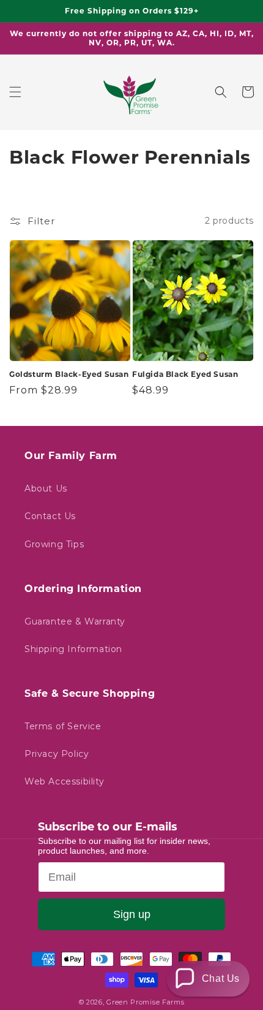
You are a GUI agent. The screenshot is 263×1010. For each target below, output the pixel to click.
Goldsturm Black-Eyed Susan (69, 374)
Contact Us (50, 516)
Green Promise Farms (145, 1002)
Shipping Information (73, 649)
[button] (15, 91)
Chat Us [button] (221, 978)
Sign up (131, 914)
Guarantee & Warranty (74, 621)
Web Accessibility (64, 781)
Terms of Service (63, 726)
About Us (45, 488)
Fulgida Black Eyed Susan (185, 374)
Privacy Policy (56, 753)
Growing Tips (54, 544)
